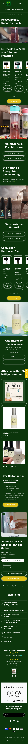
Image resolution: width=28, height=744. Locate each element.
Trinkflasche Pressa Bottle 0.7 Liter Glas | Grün (18, 73)
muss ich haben (10, 504)
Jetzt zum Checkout (14, 578)
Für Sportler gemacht (14, 233)
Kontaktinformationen (18, 740)
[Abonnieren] (23, 715)
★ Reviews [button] (26, 373)
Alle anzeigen (14, 101)
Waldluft (14, 357)
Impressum (9, 740)
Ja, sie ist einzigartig (14, 153)
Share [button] (5, 585)
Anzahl (3, 564)
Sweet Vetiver (14, 362)
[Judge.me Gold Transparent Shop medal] (10, 694)
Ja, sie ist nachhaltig (14, 158)
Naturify (11, 735)
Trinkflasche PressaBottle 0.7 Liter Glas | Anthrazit (7, 73)
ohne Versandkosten (10, 554)
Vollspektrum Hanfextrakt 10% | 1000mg (6, 268)
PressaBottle (9, 19)
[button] (3, 3)
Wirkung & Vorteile (14, 238)
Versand (23, 737)
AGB (18, 737)
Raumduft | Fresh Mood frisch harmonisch (11, 433)
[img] (14, 653)
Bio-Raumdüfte (8, 467)
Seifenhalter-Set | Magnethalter (12, 560)
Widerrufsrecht (18, 734)
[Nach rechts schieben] (17, 96)
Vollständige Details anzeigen (16, 585)
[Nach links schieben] (10, 96)
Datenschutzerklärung (10, 737)
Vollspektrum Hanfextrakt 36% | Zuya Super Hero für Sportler (19, 269)
